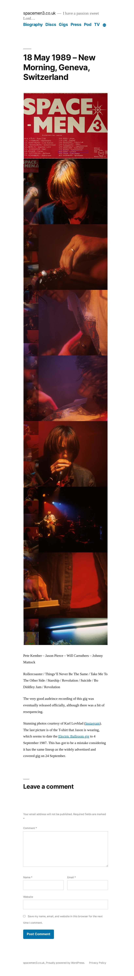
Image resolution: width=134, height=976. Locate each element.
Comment (30, 828)
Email (71, 877)
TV (97, 24)
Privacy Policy (97, 962)
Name (27, 877)
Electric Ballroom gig (73, 736)
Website (28, 896)
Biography (33, 24)
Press (76, 24)
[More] (104, 25)
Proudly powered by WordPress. (65, 962)
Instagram (92, 723)
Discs (50, 24)
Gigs (63, 24)
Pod (88, 24)
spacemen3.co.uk (39, 13)
